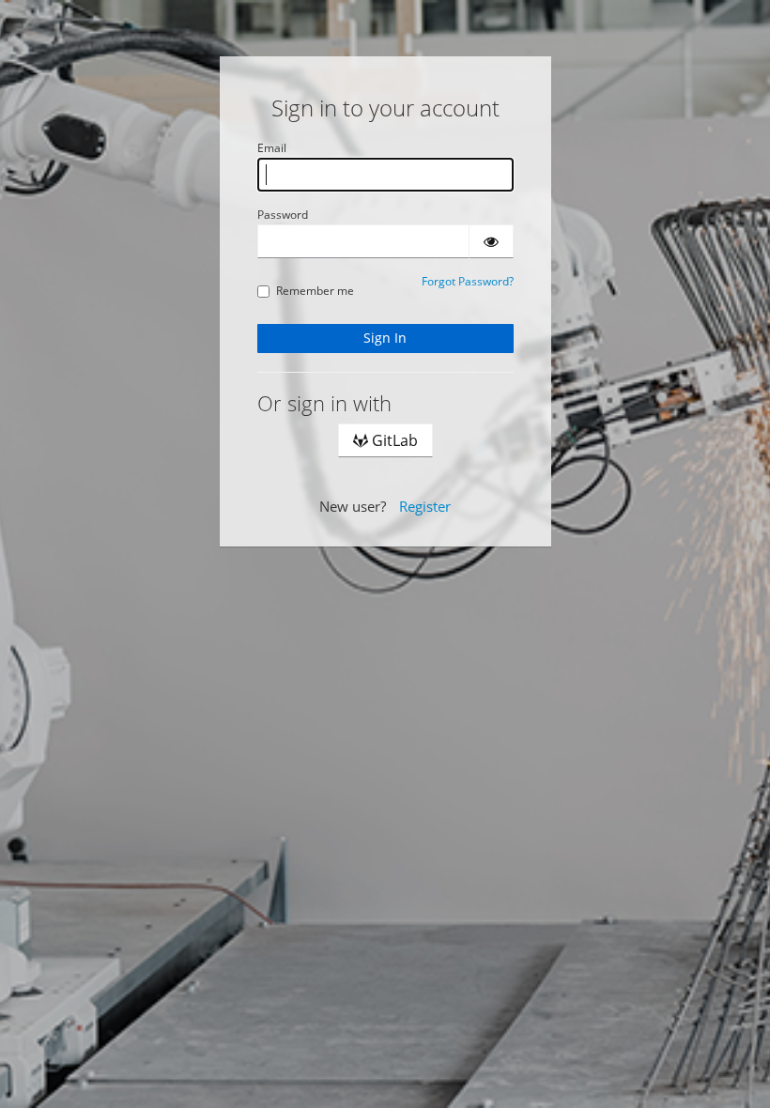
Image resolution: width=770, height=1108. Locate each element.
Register (425, 506)
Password (282, 215)
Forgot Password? (468, 281)
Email (271, 148)
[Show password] (491, 241)
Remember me (315, 291)
